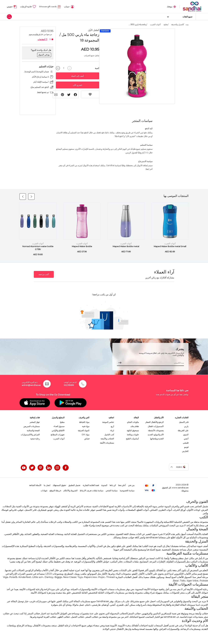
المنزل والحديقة (177, 24)
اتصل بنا (47, 485)
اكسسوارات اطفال (156, 426)
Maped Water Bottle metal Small (170, 246)
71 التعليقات (42, 39)
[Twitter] (32, 468)
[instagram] (57, 468)
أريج (112, 426)
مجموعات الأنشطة (156, 430)
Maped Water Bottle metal (126, 246)
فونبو (186, 447)
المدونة (104, 485)
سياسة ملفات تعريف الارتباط (91, 490)
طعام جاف (134, 426)
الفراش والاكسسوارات (30, 434)
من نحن (131, 485)
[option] (137, 66)
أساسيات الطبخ (132, 438)
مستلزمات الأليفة (107, 442)
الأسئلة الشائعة (35, 485)
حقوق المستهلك (59, 485)
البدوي (186, 434)
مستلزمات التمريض (31, 426)
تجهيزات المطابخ (58, 434)
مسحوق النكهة (133, 430)
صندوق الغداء (59, 426)
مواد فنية (85, 426)
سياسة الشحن (112, 490)
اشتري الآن (77, 85)
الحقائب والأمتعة (107, 438)
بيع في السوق (44, 54)
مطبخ (166, 24)
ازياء (112, 430)
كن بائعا (113, 485)
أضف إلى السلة (77, 76)
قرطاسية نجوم (34, 34)
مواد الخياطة (84, 422)
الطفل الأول (93, 30)
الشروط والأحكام (70, 490)
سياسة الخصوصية (127, 490)
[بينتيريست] (40, 468)
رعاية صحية (35, 438)
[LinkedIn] (49, 468)
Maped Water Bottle (82, 246)
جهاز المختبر (35, 422)
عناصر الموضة (108, 422)
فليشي (186, 442)
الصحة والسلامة (33, 430)
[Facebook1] (66, 468)
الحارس (185, 451)
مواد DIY (85, 434)
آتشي (186, 438)
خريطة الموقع (55, 490)
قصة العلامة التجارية (91, 485)
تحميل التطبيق (74, 485)
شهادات (44, 490)
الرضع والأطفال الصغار (154, 422)
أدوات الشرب (155, 24)
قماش (86, 438)
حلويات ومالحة (133, 434)
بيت (187, 24)
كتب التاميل (109, 434)
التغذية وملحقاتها (157, 438)
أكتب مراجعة (44, 274)
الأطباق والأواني (58, 430)
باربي (186, 426)
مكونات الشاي (133, 422)
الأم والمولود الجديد (156, 434)
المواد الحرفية (83, 430)
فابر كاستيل (184, 422)
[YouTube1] (24, 468)
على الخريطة (183, 430)
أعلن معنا (122, 485)
